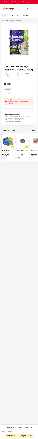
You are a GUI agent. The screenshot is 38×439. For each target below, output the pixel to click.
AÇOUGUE (27, 15)
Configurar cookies (25, 436)
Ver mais (34, 130)
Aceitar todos (10, 436)
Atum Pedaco (9, 20)
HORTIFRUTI (15, 15)
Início (2, 20)
